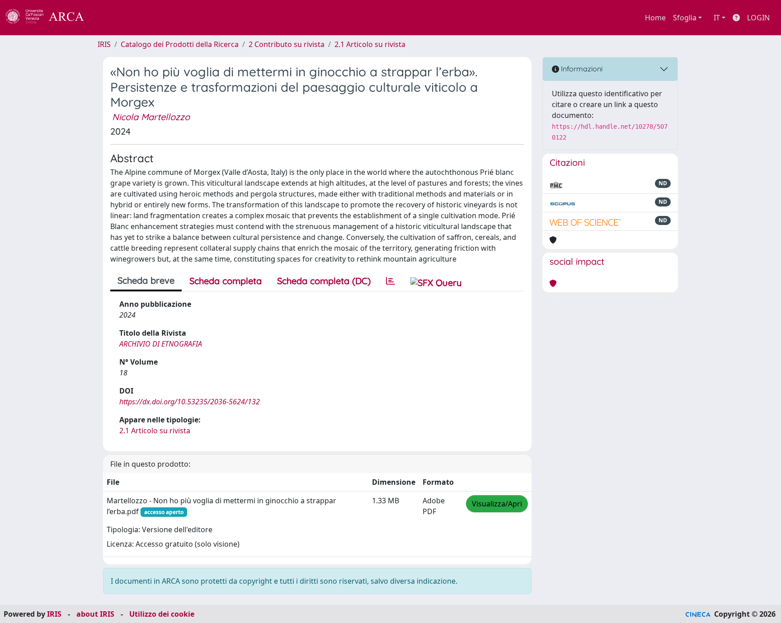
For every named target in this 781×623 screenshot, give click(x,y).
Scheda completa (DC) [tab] (324, 280)
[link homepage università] (108, 17)
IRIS (104, 44)
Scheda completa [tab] (225, 280)
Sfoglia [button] (684, 18)
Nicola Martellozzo (151, 116)
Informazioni (580, 68)
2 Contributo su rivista (287, 44)
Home (655, 18)
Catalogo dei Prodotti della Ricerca (180, 44)
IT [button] (717, 18)
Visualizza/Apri (497, 504)
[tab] (390, 281)
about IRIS (95, 614)
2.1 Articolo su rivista (369, 44)
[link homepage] (49, 17)
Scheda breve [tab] (146, 280)
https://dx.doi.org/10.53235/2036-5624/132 (189, 402)
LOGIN (758, 18)
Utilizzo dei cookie (161, 614)
